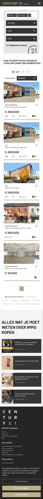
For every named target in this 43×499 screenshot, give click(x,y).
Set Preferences (22, 481)
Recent (21, 78)
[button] (6, 92)
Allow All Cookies (21, 495)
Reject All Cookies (21, 488)
